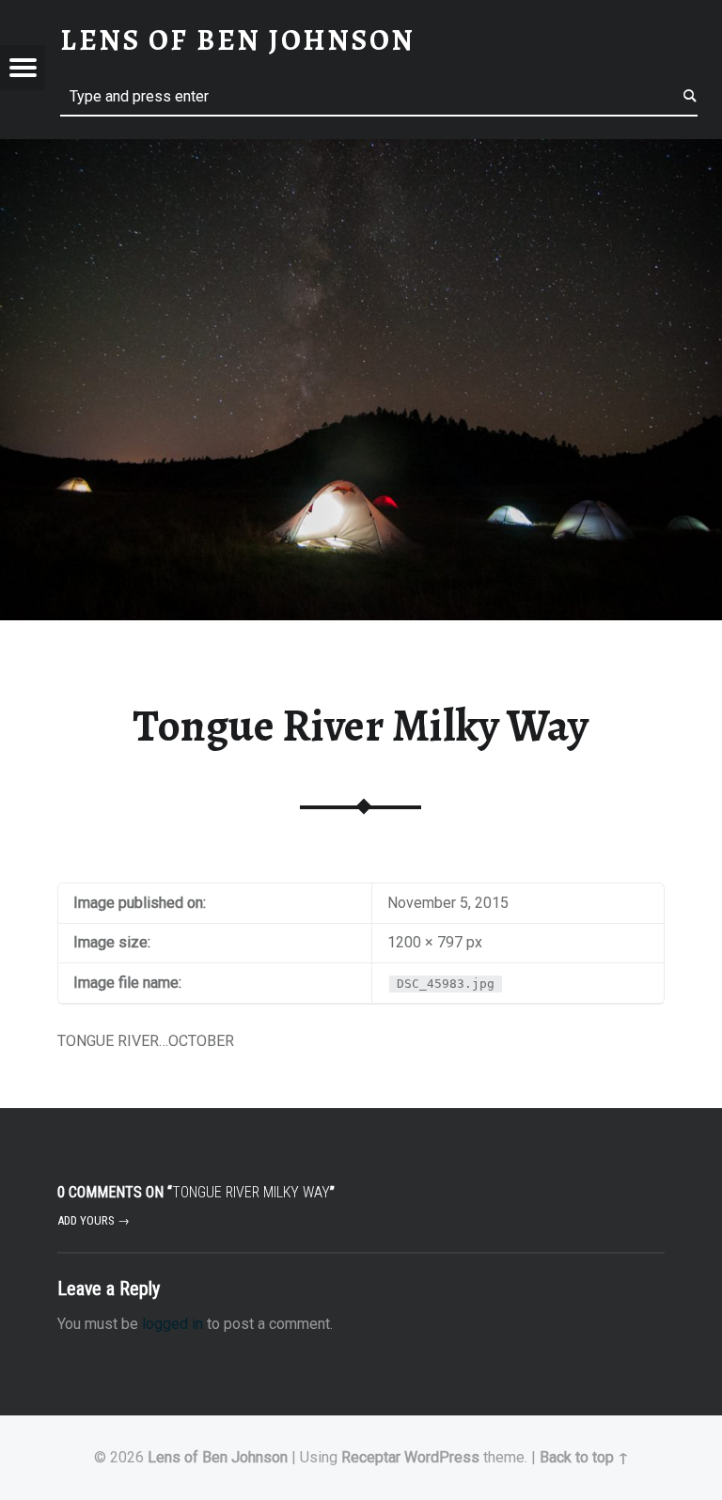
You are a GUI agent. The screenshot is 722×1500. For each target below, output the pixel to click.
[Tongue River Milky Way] (361, 151)
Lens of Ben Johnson (218, 1457)
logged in (172, 1324)
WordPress (441, 1457)
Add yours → (93, 1220)
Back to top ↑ (584, 1457)
